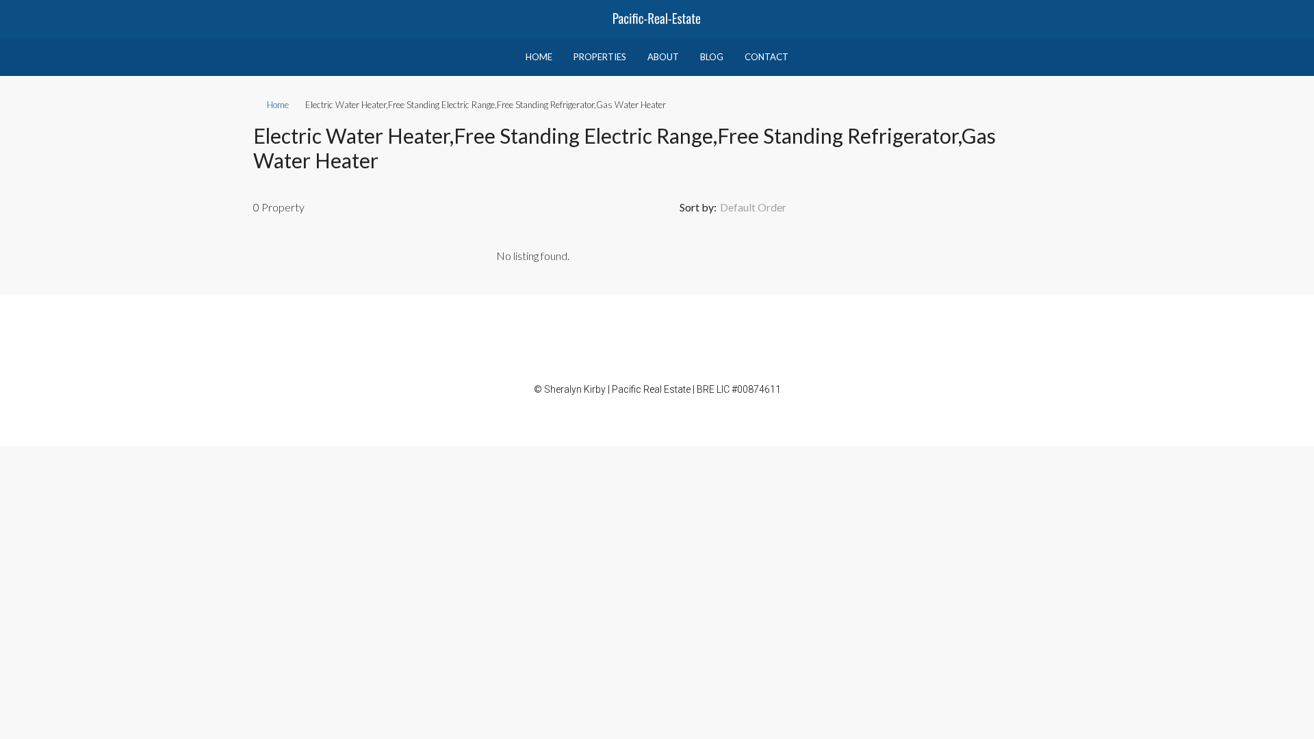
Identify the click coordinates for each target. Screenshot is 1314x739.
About (663, 56)
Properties (600, 56)
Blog (711, 56)
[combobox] (764, 207)
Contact (766, 56)
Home (539, 56)
